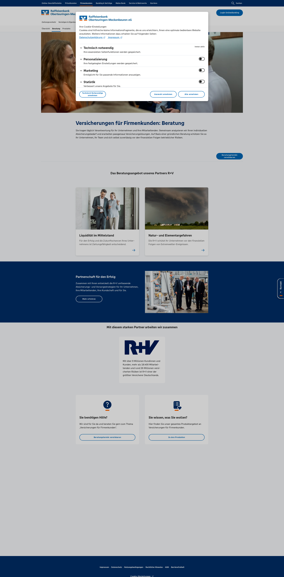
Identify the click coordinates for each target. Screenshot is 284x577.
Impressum (114, 37)
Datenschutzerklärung (91, 37)
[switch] (202, 59)
